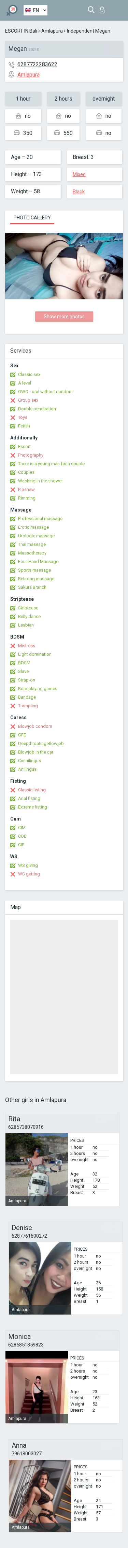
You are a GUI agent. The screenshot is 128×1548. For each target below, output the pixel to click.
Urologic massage (36, 535)
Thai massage (32, 544)
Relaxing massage (36, 578)
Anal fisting (29, 798)
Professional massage (40, 518)
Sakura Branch (32, 587)
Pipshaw (26, 489)
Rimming (26, 498)
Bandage (27, 697)
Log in (104, 8)
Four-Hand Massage (38, 561)
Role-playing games (37, 688)
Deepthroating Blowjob (41, 743)
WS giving (28, 865)
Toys (22, 417)
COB (22, 836)
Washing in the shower (40, 480)
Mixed (79, 174)
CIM (22, 827)
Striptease (28, 607)
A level (24, 383)
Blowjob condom (35, 726)
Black (79, 191)
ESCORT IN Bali (21, 31)
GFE (22, 734)
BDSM (24, 662)
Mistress (26, 645)
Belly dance (29, 616)
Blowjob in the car (35, 752)
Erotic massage (33, 527)
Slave (23, 671)
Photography (30, 455)
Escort (24, 446)
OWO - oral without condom (45, 391)
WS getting (29, 873)
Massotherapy (32, 552)
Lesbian (26, 625)
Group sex (28, 400)
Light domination (35, 654)
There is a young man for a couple (51, 463)
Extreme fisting (32, 807)
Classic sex (29, 374)
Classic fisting (32, 789)
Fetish (24, 425)
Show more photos (64, 316)
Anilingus (27, 769)
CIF (21, 844)
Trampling (28, 705)
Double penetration (37, 408)
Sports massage (34, 570)
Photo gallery (32, 217)
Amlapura (52, 31)
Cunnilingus (29, 760)
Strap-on (26, 680)
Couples (26, 472)
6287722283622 (37, 64)
